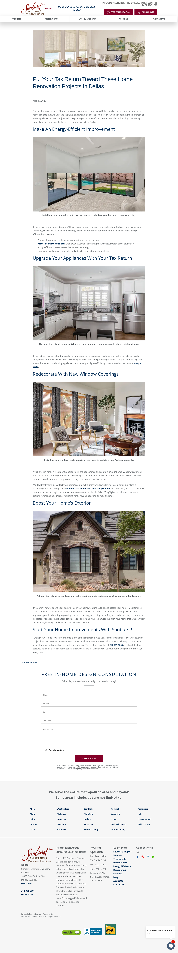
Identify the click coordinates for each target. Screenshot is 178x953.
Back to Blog (30, 662)
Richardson (143, 809)
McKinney (61, 814)
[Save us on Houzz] (153, 857)
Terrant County (91, 829)
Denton (33, 824)
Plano (32, 814)
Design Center (120, 862)
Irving (32, 819)
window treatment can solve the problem (88, 488)
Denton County (118, 829)
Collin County (144, 824)
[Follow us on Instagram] (148, 857)
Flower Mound (144, 819)
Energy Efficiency (122, 866)
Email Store (27, 894)
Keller (140, 814)
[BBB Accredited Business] (93, 931)
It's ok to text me (56, 750)
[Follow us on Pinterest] (143, 857)
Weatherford (63, 809)
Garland (87, 819)
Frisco (113, 819)
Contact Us (119, 884)
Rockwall (115, 809)
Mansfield (88, 814)
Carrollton (61, 824)
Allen (32, 809)
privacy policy (76, 768)
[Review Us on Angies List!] (71, 932)
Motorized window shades (51, 243)
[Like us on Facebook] (137, 857)
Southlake (88, 809)
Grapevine (61, 819)
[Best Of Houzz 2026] (110, 929)
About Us (118, 880)
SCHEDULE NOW (89, 758)
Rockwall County (119, 824)
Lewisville (115, 814)
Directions (26, 883)
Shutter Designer (122, 851)
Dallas (33, 829)
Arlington (88, 824)
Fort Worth (62, 829)
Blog (115, 877)
